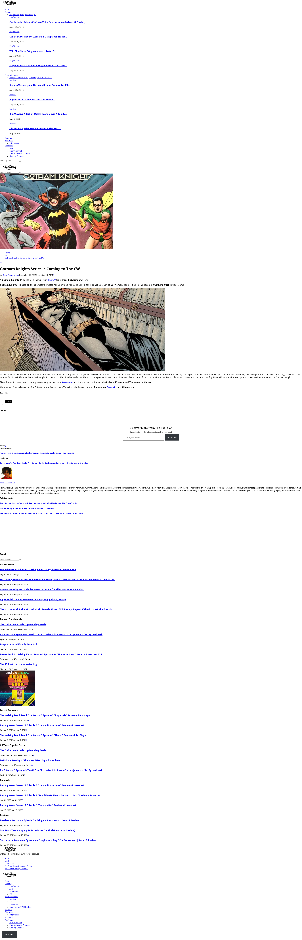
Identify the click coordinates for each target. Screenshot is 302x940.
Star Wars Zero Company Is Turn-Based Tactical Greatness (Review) (37, 830)
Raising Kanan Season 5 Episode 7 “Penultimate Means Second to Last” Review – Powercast (50, 795)
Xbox (11, 889)
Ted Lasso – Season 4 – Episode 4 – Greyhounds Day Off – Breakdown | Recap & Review (48, 840)
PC (10, 894)
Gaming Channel (16, 156)
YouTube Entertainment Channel (19, 866)
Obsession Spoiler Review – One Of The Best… (35, 128)
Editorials (9, 140)
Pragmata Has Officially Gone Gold (19, 644)
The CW (52, 279)
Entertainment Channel (19, 153)
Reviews (8, 138)
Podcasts (9, 145)
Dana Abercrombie (11, 275)
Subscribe (172, 437)
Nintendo (13, 891)
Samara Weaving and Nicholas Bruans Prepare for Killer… (41, 85)
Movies (12, 80)
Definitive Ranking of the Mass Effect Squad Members (30, 760)
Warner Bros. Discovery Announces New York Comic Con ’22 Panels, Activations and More (42, 513)
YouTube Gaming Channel (16, 868)
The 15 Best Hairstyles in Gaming (18, 664)
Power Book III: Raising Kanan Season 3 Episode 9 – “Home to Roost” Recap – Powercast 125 (51, 654)
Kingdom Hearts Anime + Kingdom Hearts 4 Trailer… (38, 65)
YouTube (9, 148)
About (7, 9)
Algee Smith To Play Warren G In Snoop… (32, 99)
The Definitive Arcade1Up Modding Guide (23, 624)
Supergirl (111, 387)
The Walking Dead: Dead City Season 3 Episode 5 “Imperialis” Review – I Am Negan (45, 715)
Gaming (8, 12)
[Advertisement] (71, 533)
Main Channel (15, 151)
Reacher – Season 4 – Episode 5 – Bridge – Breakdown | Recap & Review (39, 820)
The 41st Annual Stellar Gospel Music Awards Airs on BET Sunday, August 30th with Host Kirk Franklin (56, 609)
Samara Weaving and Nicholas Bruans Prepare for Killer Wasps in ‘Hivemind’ (42, 589)
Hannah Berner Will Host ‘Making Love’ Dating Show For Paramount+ (38, 569)
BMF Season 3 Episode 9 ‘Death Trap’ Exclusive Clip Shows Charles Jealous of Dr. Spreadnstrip (51, 634)
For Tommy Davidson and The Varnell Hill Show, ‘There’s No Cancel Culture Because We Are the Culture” (57, 579)
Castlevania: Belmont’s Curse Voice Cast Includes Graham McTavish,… (48, 22)
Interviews (14, 143)
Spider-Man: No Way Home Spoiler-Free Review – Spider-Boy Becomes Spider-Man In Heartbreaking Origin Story (44, 463)
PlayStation (14, 17)
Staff (7, 861)
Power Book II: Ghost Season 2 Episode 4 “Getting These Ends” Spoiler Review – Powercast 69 (37, 453)
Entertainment (11, 75)
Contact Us (9, 863)
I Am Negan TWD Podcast (20, 907)
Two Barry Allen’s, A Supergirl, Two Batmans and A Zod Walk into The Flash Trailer (39, 503)
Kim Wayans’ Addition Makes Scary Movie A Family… (38, 113)
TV (1, 262)
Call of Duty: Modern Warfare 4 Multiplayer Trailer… (38, 36)
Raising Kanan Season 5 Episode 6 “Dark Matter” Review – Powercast (38, 805)
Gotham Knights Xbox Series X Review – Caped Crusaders (27, 508)
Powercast (14, 904)
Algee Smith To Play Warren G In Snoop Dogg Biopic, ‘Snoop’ (33, 599)
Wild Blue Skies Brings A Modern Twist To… (33, 51)
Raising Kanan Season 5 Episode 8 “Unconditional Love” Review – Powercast (42, 725)
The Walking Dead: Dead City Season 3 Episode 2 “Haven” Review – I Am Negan (43, 735)
